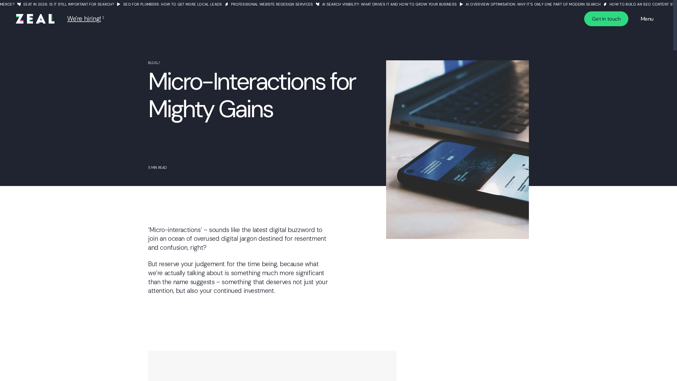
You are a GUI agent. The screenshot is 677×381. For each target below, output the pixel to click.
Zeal (35, 19)
